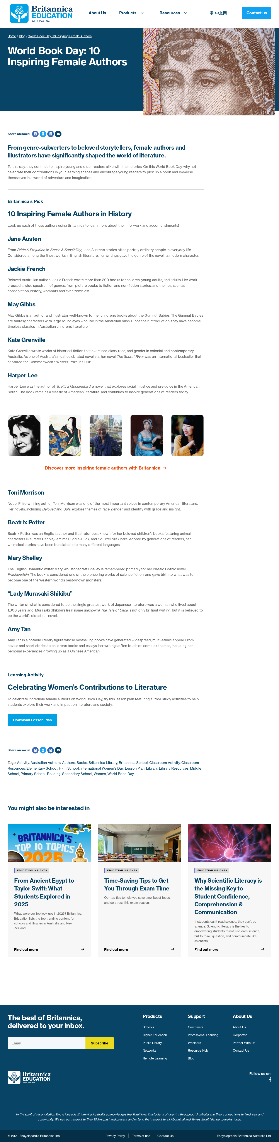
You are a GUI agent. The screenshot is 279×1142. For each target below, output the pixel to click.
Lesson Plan (135, 768)
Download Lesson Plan (32, 720)
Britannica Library (102, 762)
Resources (170, 12)
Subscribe (99, 1043)
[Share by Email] (57, 134)
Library (151, 768)
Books (82, 762)
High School (69, 768)
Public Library (152, 1043)
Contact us (257, 12)
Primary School (33, 774)
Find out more (26, 949)
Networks (149, 1050)
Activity (23, 762)
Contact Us (241, 1050)
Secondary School (77, 774)
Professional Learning (203, 1035)
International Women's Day (101, 768)
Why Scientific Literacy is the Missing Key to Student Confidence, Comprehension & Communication (228, 896)
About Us (97, 12)
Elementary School (41, 768)
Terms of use (141, 1136)
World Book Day (120, 774)
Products (127, 12)
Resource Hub (198, 1050)
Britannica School (133, 762)
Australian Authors (46, 762)
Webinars (194, 1043)
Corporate (240, 1035)
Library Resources (174, 768)
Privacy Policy (115, 1136)
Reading (54, 774)
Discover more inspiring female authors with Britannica (102, 468)
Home (12, 36)
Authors (68, 762)
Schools (148, 1027)
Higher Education (155, 1035)
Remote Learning (155, 1058)
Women (100, 774)
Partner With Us (244, 1043)
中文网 (221, 12)
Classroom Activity (164, 762)
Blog (22, 36)
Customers (195, 1027)
